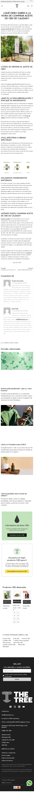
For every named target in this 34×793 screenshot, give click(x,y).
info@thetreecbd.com (22, 319)
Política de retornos (7, 760)
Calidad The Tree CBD (8, 740)
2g (14, 612)
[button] (7, 602)
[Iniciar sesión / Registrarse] (28, 6)
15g (14, 615)
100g (18, 618)
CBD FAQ (4, 745)
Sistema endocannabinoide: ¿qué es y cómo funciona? (16, 389)
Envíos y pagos (6, 755)
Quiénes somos (6, 734)
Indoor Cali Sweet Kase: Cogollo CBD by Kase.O (17, 605)
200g (14, 622)
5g (17, 612)
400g (18, 622)
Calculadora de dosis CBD (17, 535)
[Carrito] (32, 6)
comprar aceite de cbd (7, 29)
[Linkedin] (19, 707)
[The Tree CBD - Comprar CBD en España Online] (17, 5)
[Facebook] (10, 707)
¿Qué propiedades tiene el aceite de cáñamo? (14, 495)
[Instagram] (15, 707)
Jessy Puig (15, 309)
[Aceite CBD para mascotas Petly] (27, 595)
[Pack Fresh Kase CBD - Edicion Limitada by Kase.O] (7, 595)
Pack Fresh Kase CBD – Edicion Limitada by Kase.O (7, 606)
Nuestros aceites (5, 219)
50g (14, 618)
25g (18, 615)
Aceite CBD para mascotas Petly (27, 606)
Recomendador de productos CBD (17, 571)
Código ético (5, 742)
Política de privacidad (8, 758)
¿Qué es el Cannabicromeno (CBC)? (13, 444)
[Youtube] (23, 707)
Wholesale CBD (6, 737)
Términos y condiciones (8, 753)
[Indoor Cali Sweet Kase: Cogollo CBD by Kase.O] (17, 595)
